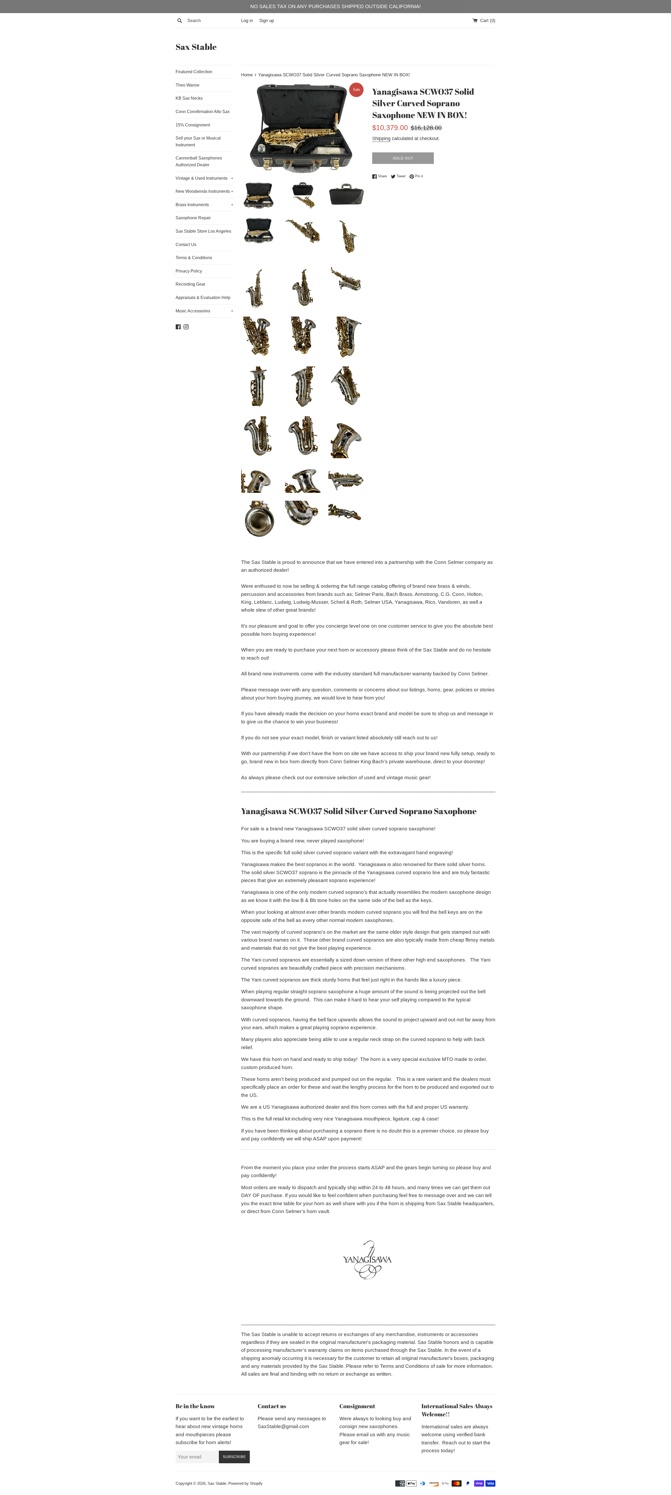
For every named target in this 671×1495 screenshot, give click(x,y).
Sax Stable (196, 46)
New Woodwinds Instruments (204, 191)
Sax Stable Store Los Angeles (203, 231)
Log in (247, 20)
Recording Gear (190, 284)
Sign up (266, 20)
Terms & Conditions (194, 257)
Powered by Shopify (245, 1483)
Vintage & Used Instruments (204, 178)
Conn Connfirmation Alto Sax (203, 111)
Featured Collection (194, 72)
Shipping (381, 138)
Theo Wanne (187, 85)
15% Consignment (193, 125)
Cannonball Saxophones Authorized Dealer (199, 161)
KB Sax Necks (189, 98)
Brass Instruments (204, 204)
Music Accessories (204, 311)
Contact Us (186, 244)
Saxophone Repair (193, 218)
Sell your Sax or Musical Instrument (198, 141)
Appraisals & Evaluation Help (203, 297)
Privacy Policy (189, 271)
